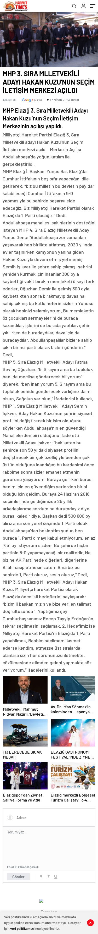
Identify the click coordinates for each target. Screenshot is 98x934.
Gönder (18, 876)
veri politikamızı (22, 928)
